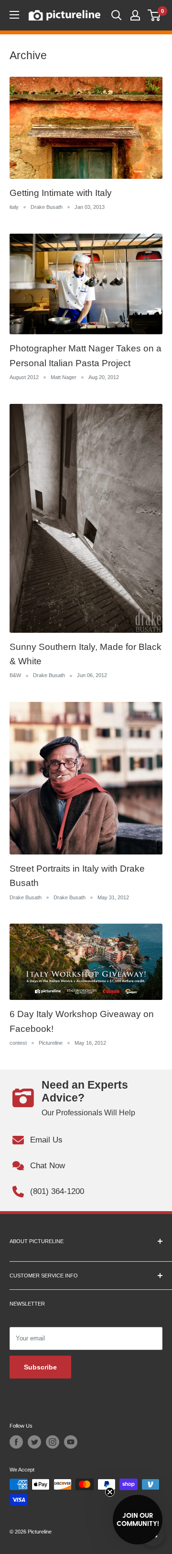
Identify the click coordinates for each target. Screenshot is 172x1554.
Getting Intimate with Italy (61, 193)
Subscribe (40, 1367)
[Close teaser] (110, 1492)
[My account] (135, 15)
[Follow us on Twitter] (34, 1442)
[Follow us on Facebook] (16, 1442)
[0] (155, 15)
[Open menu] (14, 15)
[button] (137, 1519)
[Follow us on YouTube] (70, 1442)
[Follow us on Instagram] (52, 1442)
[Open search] (116, 15)
